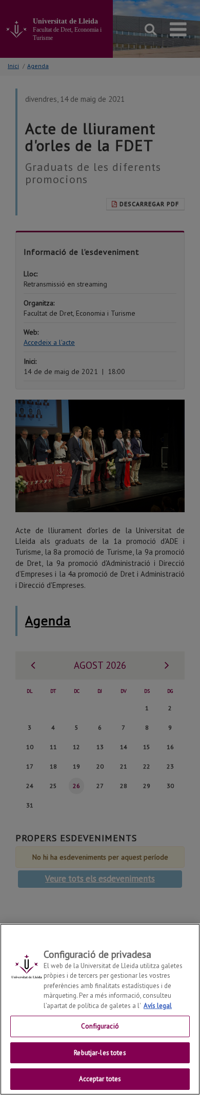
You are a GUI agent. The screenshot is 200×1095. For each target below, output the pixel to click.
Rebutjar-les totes (100, 1052)
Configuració (100, 1026)
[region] (100, 1009)
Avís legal (158, 1005)
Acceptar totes (100, 1079)
